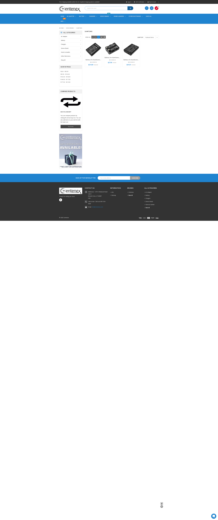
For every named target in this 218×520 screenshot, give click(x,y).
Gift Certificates (139, 2)
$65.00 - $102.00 (65, 74)
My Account (152, 2)
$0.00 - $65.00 (64, 71)
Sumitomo (79, 28)
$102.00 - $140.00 (65, 77)
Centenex (131, 192)
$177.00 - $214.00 (65, 82)
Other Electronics (135, 16)
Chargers (92, 16)
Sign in (129, 2)
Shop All (149, 16)
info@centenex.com (97, 207)
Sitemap (113, 195)
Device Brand (105, 15)
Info (63, 20)
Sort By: (140, 37)
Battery (82, 16)
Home (62, 16)
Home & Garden (119, 16)
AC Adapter (71, 16)
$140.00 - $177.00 (65, 79)
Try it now (70, 126)
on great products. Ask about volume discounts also (77, 2)
